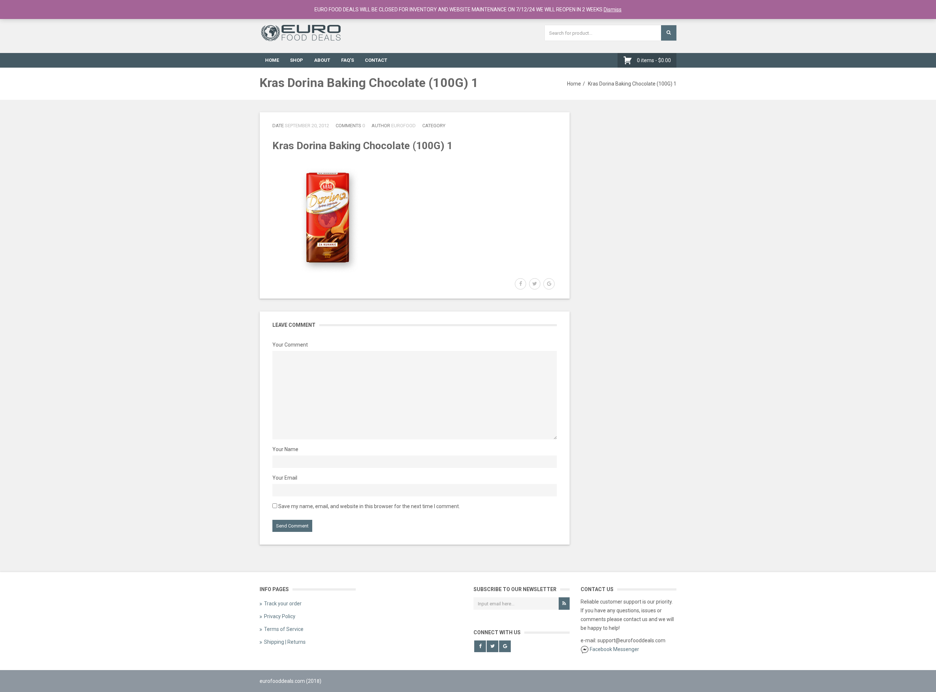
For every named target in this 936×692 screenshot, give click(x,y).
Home (272, 60)
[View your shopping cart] (629, 60)
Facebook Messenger (614, 649)
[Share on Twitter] (534, 284)
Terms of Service (283, 629)
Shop (296, 60)
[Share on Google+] (549, 284)
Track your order (283, 603)
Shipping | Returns (285, 642)
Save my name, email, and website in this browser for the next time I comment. (369, 506)
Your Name (285, 449)
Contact (376, 60)
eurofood (403, 125)
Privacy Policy (279, 616)
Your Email (284, 478)
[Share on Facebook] (520, 284)
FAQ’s (347, 60)
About (322, 60)
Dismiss (613, 9)
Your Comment (290, 345)
